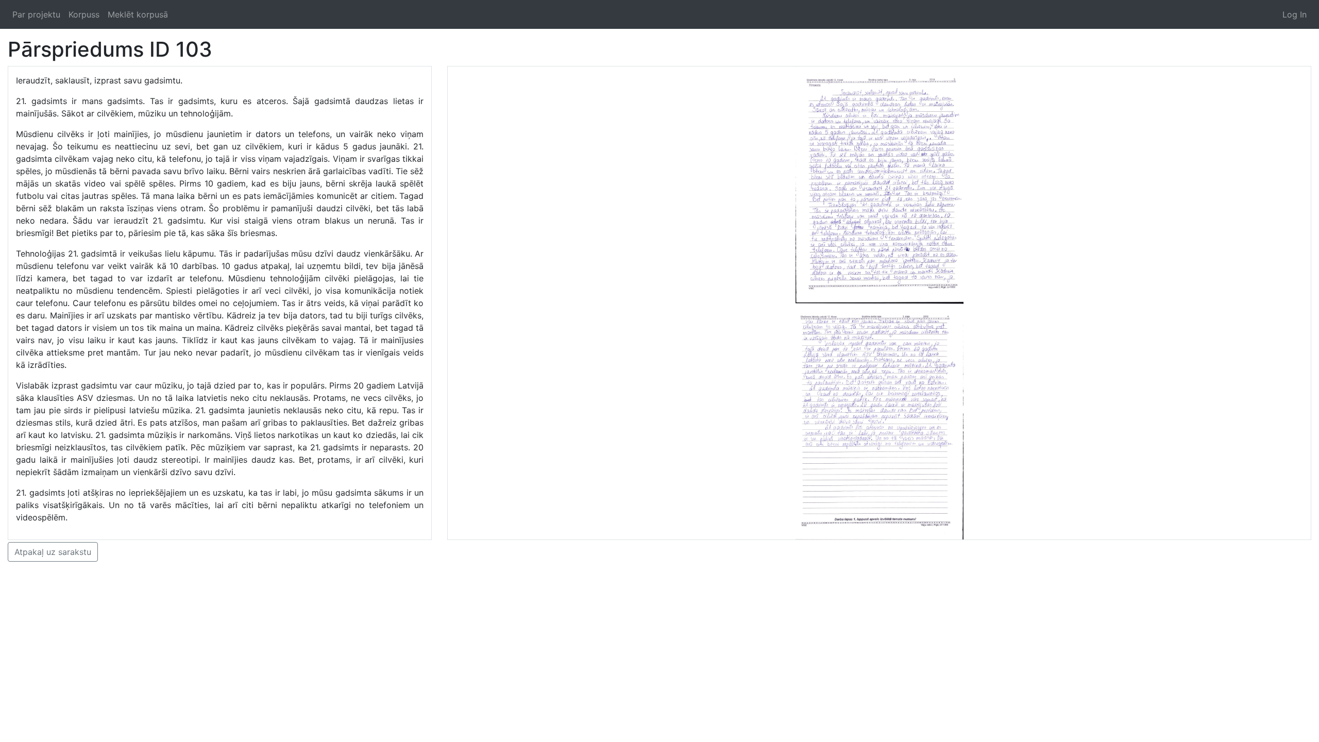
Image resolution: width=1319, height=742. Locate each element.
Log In (1294, 14)
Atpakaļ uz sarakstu (52, 552)
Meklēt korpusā (138, 14)
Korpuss (84, 14)
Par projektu (36, 14)
